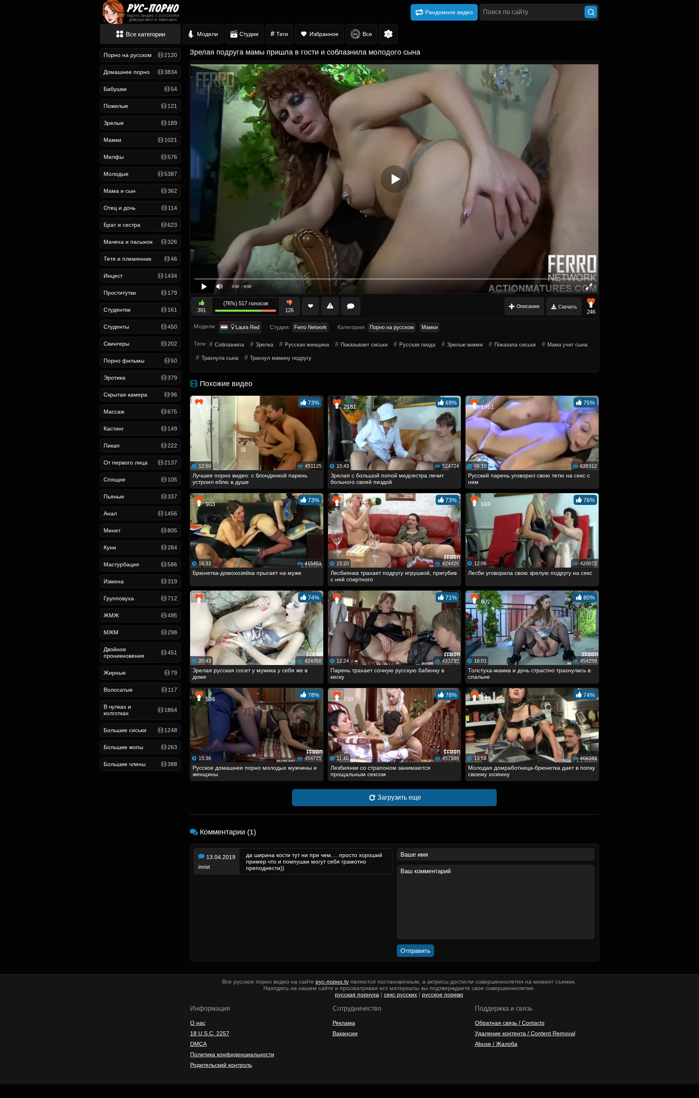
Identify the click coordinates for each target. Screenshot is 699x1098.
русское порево (442, 994)
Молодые (140, 174)
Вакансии (345, 1033)
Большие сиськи (140, 730)
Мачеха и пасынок (140, 242)
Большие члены (140, 764)
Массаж (140, 411)
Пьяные (140, 496)
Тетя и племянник (140, 258)
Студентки (140, 309)
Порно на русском (140, 55)
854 (347, 504)
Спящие (140, 479)
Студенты (140, 326)
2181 (349, 406)
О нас (197, 1023)
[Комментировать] (350, 306)
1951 (486, 406)
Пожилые (140, 106)
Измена (140, 581)
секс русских (400, 994)
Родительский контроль (221, 1065)
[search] (591, 12)
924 (209, 601)
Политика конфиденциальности (232, 1054)
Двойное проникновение (140, 652)
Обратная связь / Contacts (509, 1023)
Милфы (140, 157)
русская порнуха (357, 994)
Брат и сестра (140, 225)
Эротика (140, 377)
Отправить (415, 950)
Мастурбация (140, 564)
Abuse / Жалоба (496, 1044)
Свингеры (140, 343)
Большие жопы (140, 747)
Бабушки (140, 89)
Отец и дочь (140, 208)
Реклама (344, 1023)
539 (485, 699)
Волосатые (140, 689)
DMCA (198, 1044)
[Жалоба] (330, 306)
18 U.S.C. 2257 (209, 1033)
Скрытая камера (140, 394)
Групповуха (140, 598)
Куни (140, 547)
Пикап (140, 445)
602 (485, 601)
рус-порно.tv (332, 981)
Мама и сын (140, 191)
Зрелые (140, 123)
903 (209, 504)
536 (209, 699)
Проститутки (140, 292)
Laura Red (247, 327)
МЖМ (140, 632)
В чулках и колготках (140, 709)
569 (485, 504)
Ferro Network (310, 327)
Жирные (140, 672)
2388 (211, 406)
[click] (18, 1095)
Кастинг (140, 428)
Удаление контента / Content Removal (525, 1033)
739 (347, 699)
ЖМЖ (140, 615)
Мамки (140, 140)
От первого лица (140, 462)
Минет (140, 530)
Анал (140, 513)
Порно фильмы (140, 360)
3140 (349, 601)
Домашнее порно (140, 72)
